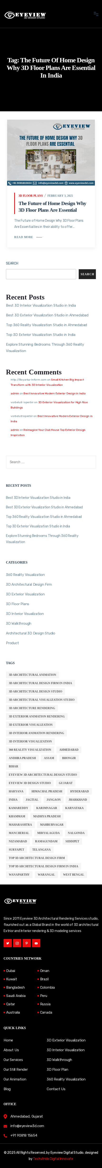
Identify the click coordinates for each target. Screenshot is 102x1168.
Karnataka (74, 808)
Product (12, 643)
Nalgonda (76, 833)
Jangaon (53, 799)
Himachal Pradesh (47, 791)
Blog (7, 1089)
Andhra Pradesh (22, 758)
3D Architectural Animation (32, 675)
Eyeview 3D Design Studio (30, 783)
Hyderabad (79, 791)
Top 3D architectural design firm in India (43, 866)
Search (12, 263)
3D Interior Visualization (25, 614)
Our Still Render (16, 1069)
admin (15, 393)
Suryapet (16, 849)
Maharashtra (20, 824)
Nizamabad (18, 841)
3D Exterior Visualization (25, 594)
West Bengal (73, 874)
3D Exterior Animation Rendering (37, 716)
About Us (11, 1050)
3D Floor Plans (31, 195)
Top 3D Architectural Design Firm (37, 858)
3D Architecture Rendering (32, 708)
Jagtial (32, 799)
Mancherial (19, 833)
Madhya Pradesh (46, 816)
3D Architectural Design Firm (29, 584)
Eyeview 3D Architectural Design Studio (43, 774)
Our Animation (15, 1079)
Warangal (46, 874)
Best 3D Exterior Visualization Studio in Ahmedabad (47, 315)
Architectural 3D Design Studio (30, 633)
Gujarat (66, 783)
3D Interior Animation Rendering (36, 733)
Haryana (16, 791)
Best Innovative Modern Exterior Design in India (54, 393)
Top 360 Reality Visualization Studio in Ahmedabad (46, 325)
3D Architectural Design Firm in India (40, 683)
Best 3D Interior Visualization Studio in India (41, 305)
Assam (49, 758)
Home (8, 1040)
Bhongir (69, 758)
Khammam (17, 816)
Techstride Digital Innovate (53, 1159)
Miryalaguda (48, 833)
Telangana (41, 849)
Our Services (13, 1060)
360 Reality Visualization (25, 575)
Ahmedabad (69, 749)
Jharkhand (78, 799)
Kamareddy (18, 808)
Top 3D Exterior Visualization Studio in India (40, 335)
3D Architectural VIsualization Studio (41, 700)
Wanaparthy (19, 874)
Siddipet (72, 841)
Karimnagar (46, 808)
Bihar (13, 766)
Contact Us (56, 1089)
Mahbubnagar (52, 824)
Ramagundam (46, 841)
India (13, 799)
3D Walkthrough (18, 623)
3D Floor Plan (57, 1069)
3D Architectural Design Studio (35, 691)
